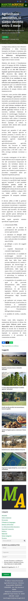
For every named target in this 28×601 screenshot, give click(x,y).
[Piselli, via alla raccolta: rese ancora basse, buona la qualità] (14, 399)
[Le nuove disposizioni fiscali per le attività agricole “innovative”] (14, 379)
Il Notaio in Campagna (8, 522)
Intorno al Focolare (7, 524)
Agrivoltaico (8, 346)
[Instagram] (20, 1)
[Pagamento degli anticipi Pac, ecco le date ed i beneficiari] (14, 459)
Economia (5, 520)
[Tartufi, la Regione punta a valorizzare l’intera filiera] (14, 420)
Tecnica (4, 538)
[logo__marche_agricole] (12, 5)
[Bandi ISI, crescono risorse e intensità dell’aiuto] (14, 359)
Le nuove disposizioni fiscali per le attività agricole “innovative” (13, 388)
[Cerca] (24, 540)
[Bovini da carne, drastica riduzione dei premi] (14, 441)
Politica (4, 531)
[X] (23, 1)
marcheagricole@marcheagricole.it (14, 598)
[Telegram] (25, 1)
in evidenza (15, 346)
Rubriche (4, 533)
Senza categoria (6, 536)
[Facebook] (18, 1)
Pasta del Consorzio (8, 529)
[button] (26, 5)
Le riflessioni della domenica (10, 527)
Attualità (4, 515)
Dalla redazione (6, 518)
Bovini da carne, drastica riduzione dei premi (13, 449)
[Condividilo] (3, 342)
